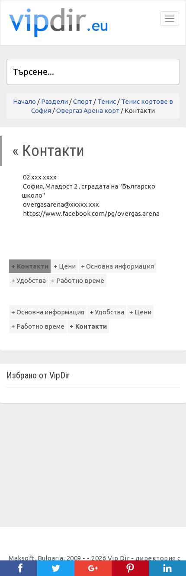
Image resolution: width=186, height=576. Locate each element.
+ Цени (65, 266)
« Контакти (48, 150)
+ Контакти (29, 266)
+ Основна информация (117, 266)
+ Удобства (28, 280)
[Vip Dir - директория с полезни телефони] (56, 22)
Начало (24, 101)
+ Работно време (77, 280)
